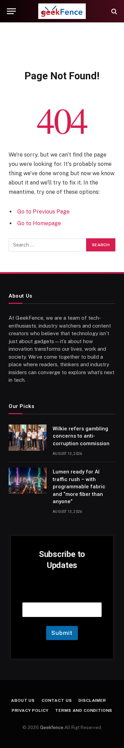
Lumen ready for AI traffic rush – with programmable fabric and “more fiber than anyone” (79, 487)
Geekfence (51, 727)
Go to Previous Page (43, 211)
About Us (23, 700)
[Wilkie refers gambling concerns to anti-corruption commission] (27, 438)
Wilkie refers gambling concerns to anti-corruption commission (81, 436)
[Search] (113, 11)
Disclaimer (92, 700)
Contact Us (57, 700)
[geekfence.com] (61, 11)
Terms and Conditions (83, 710)
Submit (61, 632)
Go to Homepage (39, 223)
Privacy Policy (30, 710)
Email (62, 593)
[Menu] (11, 11)
